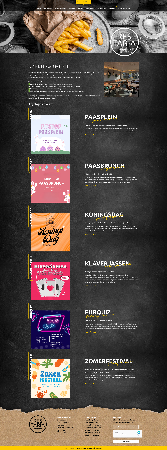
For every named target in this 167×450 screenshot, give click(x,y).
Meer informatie (90, 134)
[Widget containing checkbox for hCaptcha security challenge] (127, 434)
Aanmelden (126, 441)
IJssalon (72, 8)
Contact (112, 8)
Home (39, 8)
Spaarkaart (102, 8)
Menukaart (48, 8)
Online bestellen (124, 8)
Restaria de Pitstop (83, 2)
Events (80, 8)
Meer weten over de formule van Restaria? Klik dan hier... (83, 448)
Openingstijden (60, 8)
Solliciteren (90, 8)
